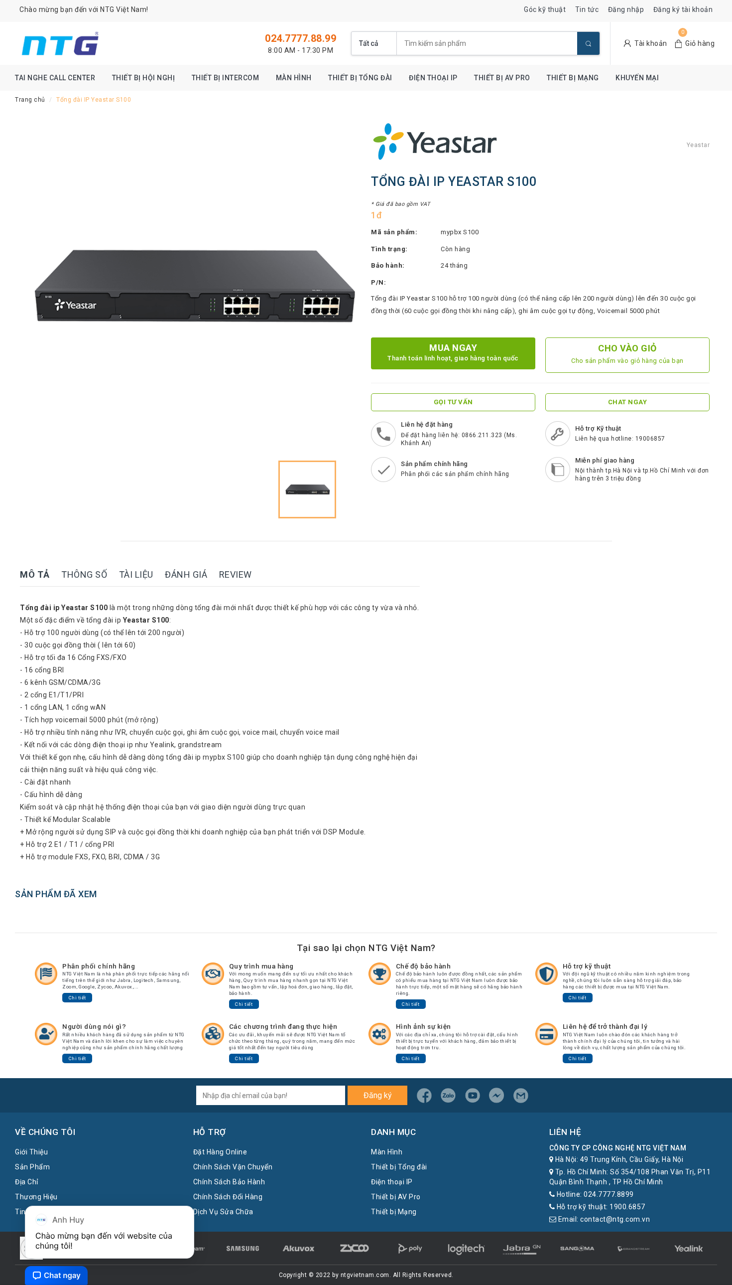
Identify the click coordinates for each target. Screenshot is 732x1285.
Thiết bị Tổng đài (360, 78)
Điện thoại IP (433, 78)
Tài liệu (136, 574)
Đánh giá (186, 574)
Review (235, 574)
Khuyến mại (637, 78)
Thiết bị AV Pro (502, 78)
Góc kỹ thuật (545, 9)
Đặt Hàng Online (220, 1152)
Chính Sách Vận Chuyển (233, 1167)
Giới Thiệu (31, 1152)
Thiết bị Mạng (573, 78)
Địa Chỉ (26, 1182)
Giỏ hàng (700, 43)
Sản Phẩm (32, 1167)
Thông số (84, 574)
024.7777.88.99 (300, 38)
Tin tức (587, 9)
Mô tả (35, 574)
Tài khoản (650, 43)
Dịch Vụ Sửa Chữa (223, 1212)
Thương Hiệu (36, 1197)
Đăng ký (378, 1095)
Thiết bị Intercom (225, 78)
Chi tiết (77, 997)
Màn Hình (294, 78)
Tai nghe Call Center (55, 78)
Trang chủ (30, 99)
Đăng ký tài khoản (683, 9)
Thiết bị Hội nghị (143, 78)
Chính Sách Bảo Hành (229, 1182)
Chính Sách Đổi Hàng (228, 1197)
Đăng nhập (626, 9)
